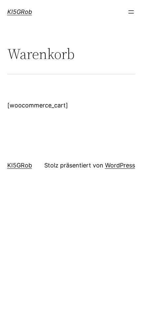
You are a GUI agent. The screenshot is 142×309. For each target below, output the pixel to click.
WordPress (120, 165)
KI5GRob (19, 11)
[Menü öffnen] (131, 12)
